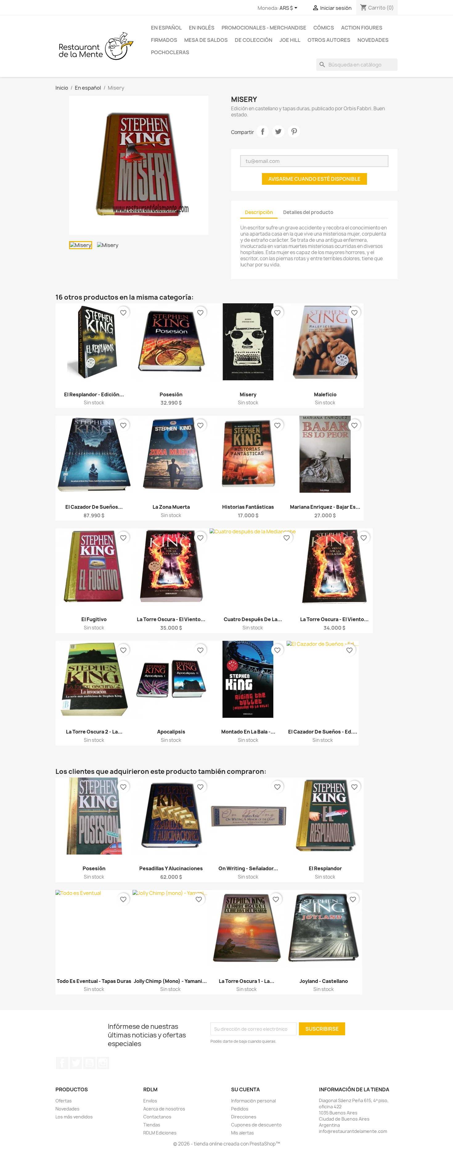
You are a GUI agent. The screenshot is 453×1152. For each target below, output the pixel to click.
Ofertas (63, 1101)
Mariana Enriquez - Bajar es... (325, 506)
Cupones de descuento (256, 1125)
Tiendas (151, 1125)
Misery (248, 394)
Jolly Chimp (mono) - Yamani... (170, 981)
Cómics (323, 27)
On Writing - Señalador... (248, 868)
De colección (253, 40)
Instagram (103, 1063)
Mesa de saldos (206, 40)
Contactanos (157, 1117)
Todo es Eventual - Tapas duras (94, 981)
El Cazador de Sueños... (94, 506)
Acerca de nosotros (164, 1109)
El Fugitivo (94, 619)
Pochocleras (170, 52)
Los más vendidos (74, 1117)
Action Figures (361, 27)
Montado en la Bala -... (248, 731)
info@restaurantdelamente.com (353, 1131)
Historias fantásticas (248, 506)
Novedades (373, 40)
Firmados (164, 40)
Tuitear (278, 131)
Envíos (150, 1101)
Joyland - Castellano (324, 981)
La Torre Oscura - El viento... (171, 619)
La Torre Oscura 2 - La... (94, 731)
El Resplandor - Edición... (94, 394)
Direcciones (243, 1117)
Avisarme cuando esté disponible (314, 179)
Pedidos (239, 1109)
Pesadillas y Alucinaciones (171, 868)
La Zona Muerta (171, 506)
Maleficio (325, 394)
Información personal (253, 1101)
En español (166, 27)
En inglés (201, 27)
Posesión (171, 394)
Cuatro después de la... (253, 619)
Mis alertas (242, 1133)
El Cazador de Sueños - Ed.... (322, 731)
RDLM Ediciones (160, 1133)
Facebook (62, 1063)
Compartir (262, 131)
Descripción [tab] (259, 212)
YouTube (89, 1063)
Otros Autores (329, 40)
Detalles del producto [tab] (308, 212)
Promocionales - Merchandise (264, 27)
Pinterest (294, 131)
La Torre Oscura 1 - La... (246, 981)
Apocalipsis (171, 731)
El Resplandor (325, 868)
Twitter (76, 1063)
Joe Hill (290, 40)
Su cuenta (245, 1089)
